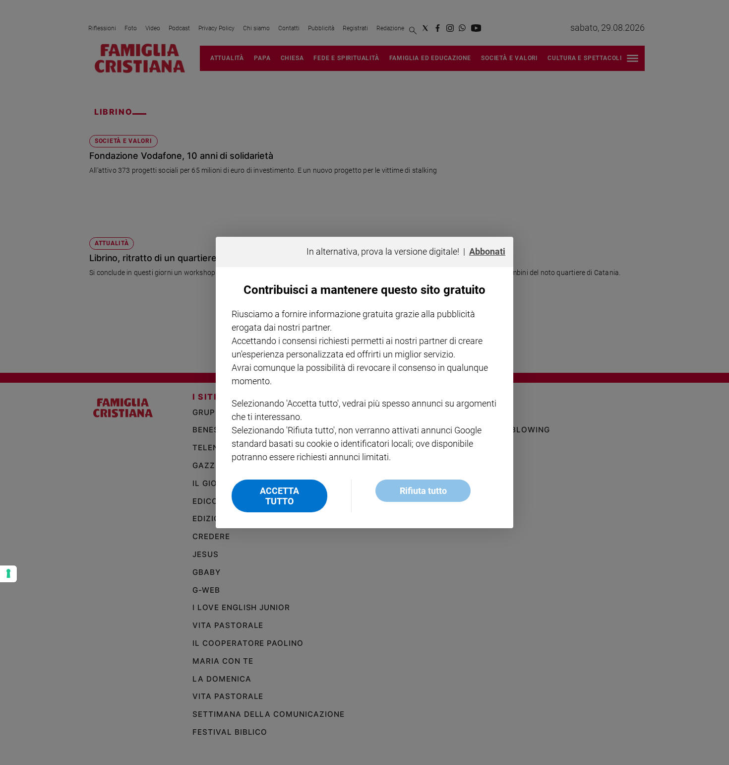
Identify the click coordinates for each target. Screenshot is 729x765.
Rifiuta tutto (423, 491)
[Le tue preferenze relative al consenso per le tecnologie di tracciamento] (8, 573)
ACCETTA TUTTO (279, 496)
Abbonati (487, 251)
